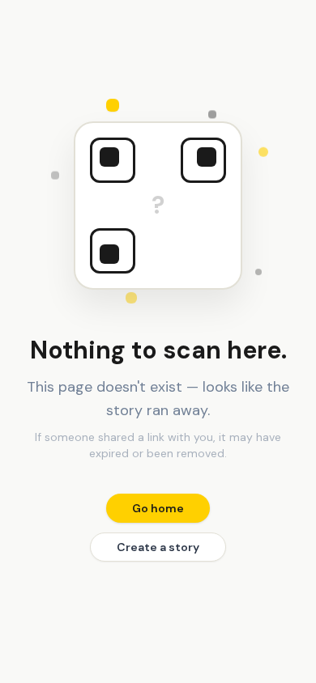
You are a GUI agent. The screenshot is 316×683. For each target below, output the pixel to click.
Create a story (158, 547)
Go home (158, 508)
